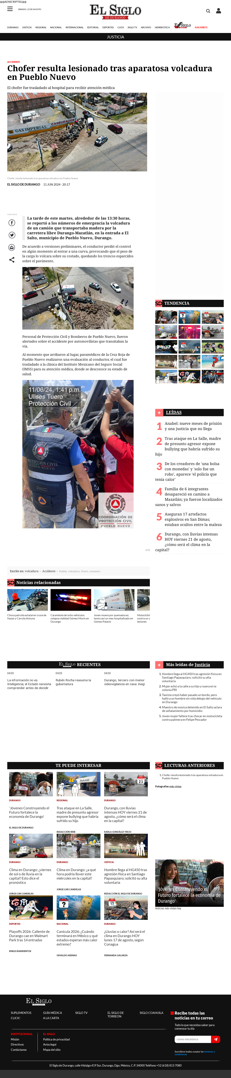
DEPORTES (108, 27)
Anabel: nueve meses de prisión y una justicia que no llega (193, 426)
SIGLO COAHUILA (151, 1013)
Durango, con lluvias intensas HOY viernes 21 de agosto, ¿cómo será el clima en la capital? (186, 541)
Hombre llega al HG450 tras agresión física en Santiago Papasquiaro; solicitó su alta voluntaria (192, 677)
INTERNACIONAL (75, 27)
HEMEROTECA (162, 27)
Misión (15, 1039)
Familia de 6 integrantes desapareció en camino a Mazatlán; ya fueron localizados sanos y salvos (188, 496)
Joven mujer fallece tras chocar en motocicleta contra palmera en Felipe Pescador (192, 717)
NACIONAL (56, 27)
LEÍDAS (174, 412)
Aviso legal (49, 1044)
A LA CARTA (51, 1018)
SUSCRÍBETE (201, 27)
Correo (12, 251)
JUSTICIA (27, 27)
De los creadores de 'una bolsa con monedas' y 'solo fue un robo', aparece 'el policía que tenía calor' (187, 471)
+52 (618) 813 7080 (169, 1065)
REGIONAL (41, 27)
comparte (12, 263)
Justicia (115, 36)
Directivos (17, 1044)
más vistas (175, 786)
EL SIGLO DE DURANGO (23, 184)
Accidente (13, 62)
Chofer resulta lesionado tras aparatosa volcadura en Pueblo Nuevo (192, 776)
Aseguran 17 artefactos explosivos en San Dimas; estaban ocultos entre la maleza (193, 519)
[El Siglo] (39, 1009)
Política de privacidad (56, 1039)
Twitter (12, 238)
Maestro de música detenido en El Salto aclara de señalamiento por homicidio (192, 709)
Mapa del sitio (51, 1049)
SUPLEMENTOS (21, 1013)
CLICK (121, 27)
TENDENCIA (176, 303)
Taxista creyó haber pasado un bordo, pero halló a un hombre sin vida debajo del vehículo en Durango (192, 698)
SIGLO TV (132, 27)
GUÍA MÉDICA (52, 1013)
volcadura (31, 571)
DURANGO (12, 27)
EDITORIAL (93, 27)
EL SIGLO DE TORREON (116, 1014)
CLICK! (15, 1018)
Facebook (12, 226)
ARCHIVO (146, 27)
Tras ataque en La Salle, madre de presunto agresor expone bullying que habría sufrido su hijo (188, 446)
